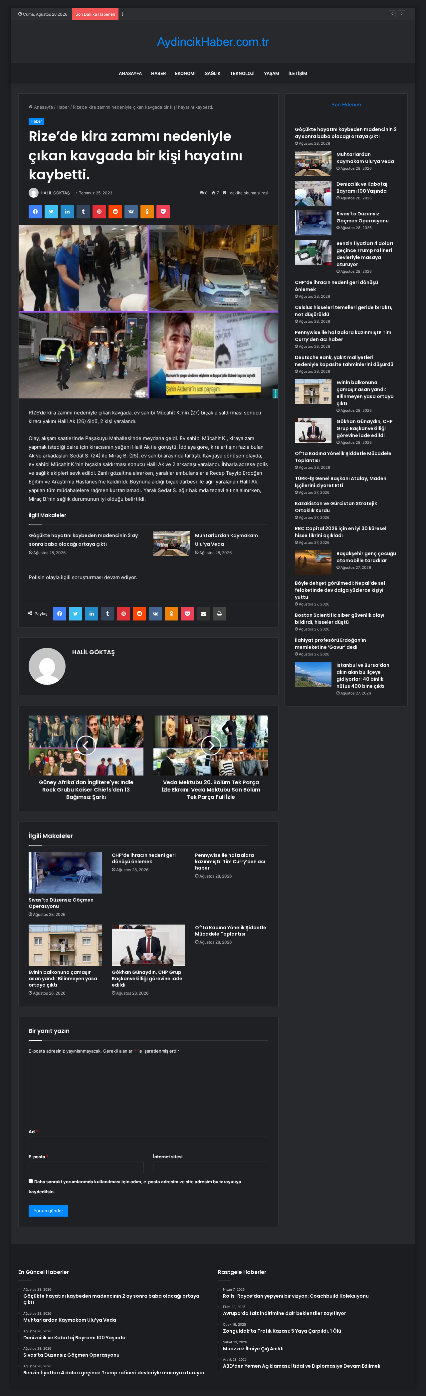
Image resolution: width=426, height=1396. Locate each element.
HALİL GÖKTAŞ (55, 192)
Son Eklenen (346, 104)
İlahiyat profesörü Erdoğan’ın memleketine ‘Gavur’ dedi (330, 643)
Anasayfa (130, 73)
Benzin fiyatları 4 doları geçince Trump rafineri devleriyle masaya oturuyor (364, 254)
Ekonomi (185, 73)
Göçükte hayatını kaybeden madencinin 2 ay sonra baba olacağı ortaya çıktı (346, 133)
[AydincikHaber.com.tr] (213, 42)
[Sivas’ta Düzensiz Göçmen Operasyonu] (65, 873)
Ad (33, 1131)
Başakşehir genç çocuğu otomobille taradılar (366, 557)
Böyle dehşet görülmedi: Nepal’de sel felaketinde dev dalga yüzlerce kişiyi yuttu (340, 590)
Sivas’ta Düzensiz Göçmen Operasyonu (61, 903)
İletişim (298, 73)
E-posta (39, 1156)
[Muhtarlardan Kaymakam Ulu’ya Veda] (171, 543)
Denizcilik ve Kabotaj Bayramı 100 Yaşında (164, 14)
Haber (158, 73)
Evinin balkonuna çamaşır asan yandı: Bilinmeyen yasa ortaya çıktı (63, 978)
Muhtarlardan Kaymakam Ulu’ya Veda (365, 158)
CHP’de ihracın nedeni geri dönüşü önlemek (144, 858)
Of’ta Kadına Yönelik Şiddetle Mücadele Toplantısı (230, 930)
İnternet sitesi (168, 1156)
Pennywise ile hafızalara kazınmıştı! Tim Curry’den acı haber (230, 861)
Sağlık (213, 73)
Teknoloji (242, 73)
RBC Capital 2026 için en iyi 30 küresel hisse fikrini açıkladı (340, 532)
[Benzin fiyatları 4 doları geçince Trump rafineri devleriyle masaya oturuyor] (313, 252)
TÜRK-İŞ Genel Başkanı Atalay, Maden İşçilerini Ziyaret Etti (340, 482)
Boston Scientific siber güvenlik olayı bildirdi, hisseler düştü (339, 618)
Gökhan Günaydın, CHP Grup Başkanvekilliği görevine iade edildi (147, 978)
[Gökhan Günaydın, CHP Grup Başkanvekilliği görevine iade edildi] (148, 945)
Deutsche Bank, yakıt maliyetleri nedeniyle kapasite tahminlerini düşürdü (344, 361)
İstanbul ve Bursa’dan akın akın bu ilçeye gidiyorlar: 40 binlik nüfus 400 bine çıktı (362, 675)
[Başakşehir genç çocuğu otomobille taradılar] (313, 562)
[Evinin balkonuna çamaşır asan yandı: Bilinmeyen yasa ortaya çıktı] (65, 945)
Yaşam (271, 73)
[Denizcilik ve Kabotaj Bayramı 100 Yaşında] (313, 193)
